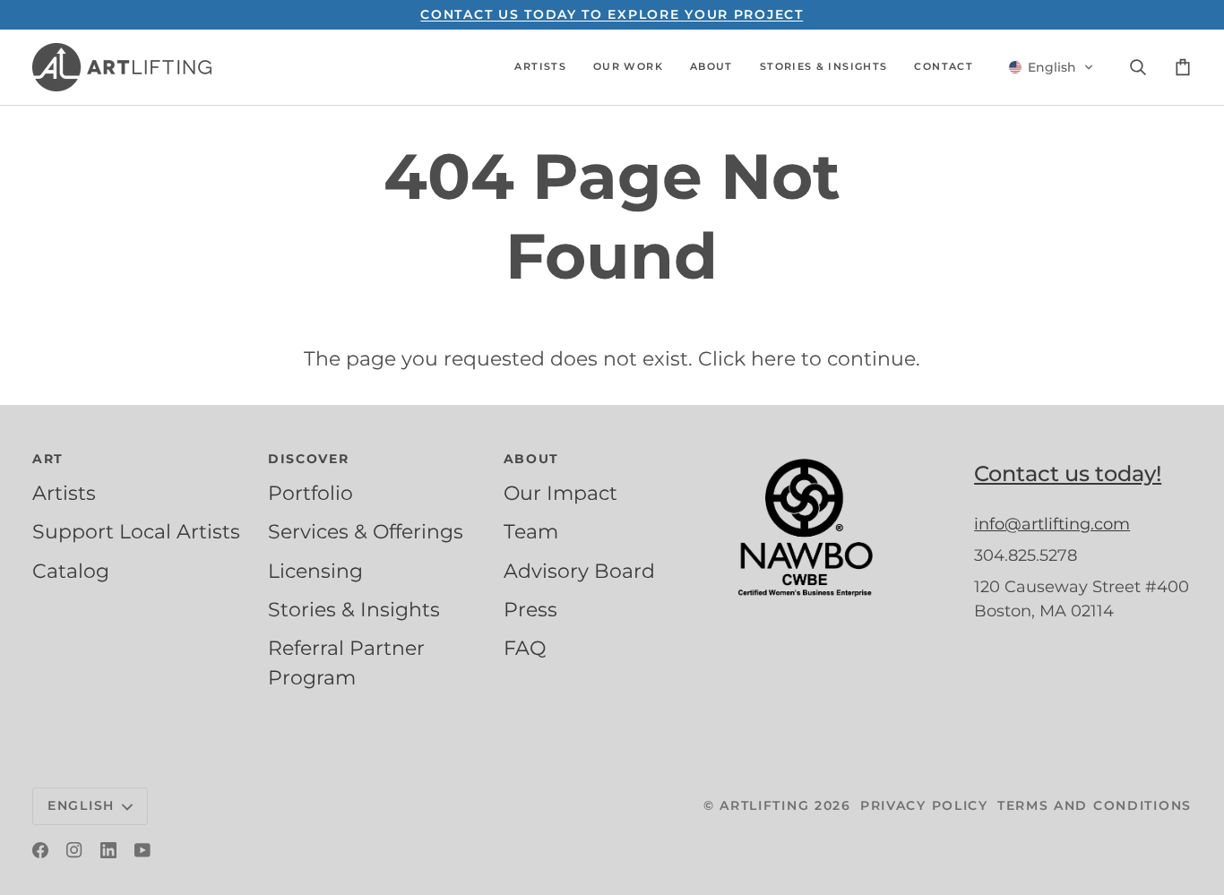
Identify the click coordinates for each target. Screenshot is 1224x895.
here (773, 358)
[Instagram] (74, 850)
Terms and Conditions (1094, 805)
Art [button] (48, 459)
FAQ (525, 647)
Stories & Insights (354, 609)
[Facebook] (40, 850)
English (81, 805)
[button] (540, 67)
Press (530, 609)
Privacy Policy (924, 805)
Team (531, 531)
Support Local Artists (136, 531)
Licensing (315, 570)
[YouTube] (142, 850)
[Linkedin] (108, 850)
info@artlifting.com (1052, 524)
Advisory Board (579, 570)
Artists (64, 492)
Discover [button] (308, 459)
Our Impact (560, 492)
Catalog (70, 570)
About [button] (532, 459)
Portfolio (310, 492)
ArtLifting (764, 805)
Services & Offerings (365, 531)
